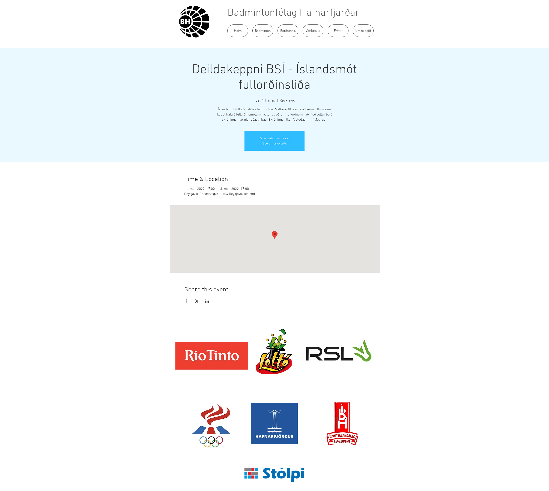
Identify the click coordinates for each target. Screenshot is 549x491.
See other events (274, 143)
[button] (262, 30)
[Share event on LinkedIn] (207, 301)
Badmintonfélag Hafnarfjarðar (293, 13)
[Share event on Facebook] (186, 301)
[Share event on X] (197, 301)
